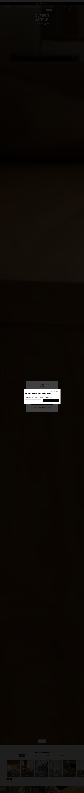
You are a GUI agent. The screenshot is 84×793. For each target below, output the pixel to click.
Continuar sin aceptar (54, 391)
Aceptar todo (50, 400)
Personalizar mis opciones (33, 400)
